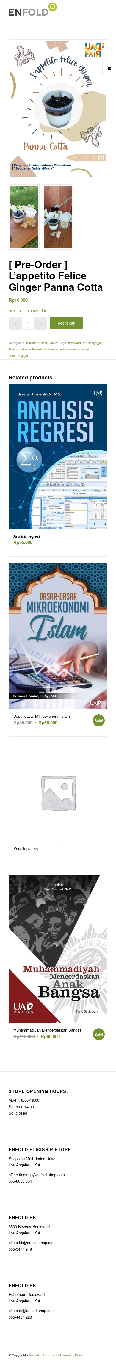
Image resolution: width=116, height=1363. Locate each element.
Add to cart (66, 322)
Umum (53, 342)
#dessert (74, 342)
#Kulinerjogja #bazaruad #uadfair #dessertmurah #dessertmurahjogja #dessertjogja (55, 349)
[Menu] (92, 13)
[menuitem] (95, 13)
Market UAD (38, 1355)
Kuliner (31, 342)
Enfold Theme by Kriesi (66, 1355)
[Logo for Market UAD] (48, 12)
